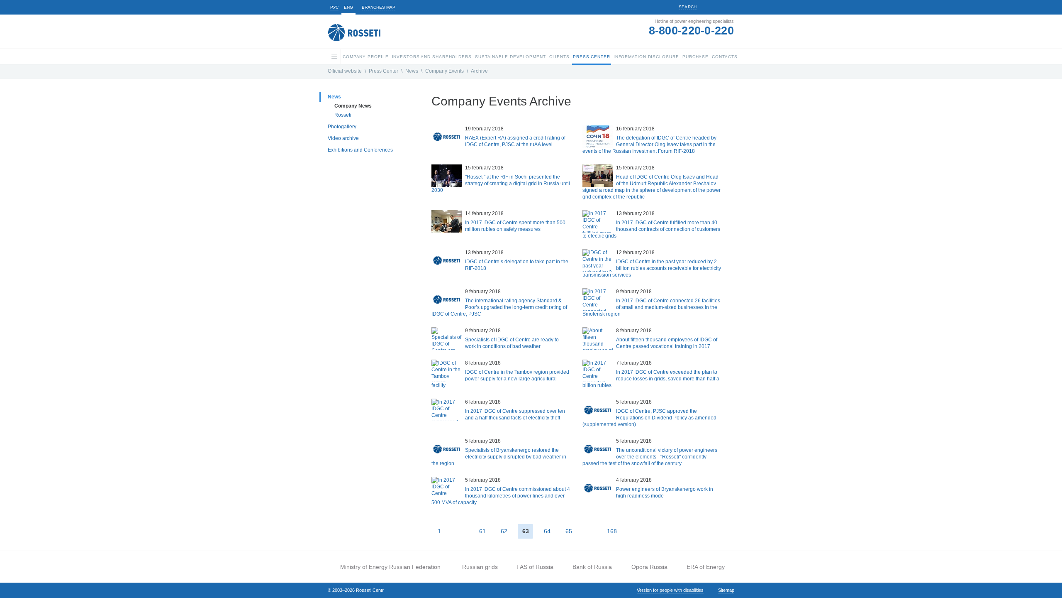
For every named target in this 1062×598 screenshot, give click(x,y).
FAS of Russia (534, 567)
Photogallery (342, 127)
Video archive (343, 138)
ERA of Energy (706, 567)
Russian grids (480, 567)
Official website (345, 71)
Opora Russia (649, 567)
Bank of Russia (592, 567)
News (411, 71)
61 (482, 531)
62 (504, 531)
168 (612, 531)
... (460, 531)
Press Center (383, 71)
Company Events (444, 71)
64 (547, 531)
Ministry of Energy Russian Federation (390, 567)
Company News (353, 106)
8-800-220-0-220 (691, 31)
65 (568, 531)
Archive (479, 71)
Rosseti (342, 115)
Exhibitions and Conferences (360, 150)
